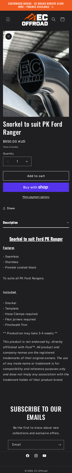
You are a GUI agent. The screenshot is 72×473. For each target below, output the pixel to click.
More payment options (36, 197)
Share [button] (11, 208)
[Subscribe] (59, 444)
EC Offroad (40, 471)
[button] (8, 19)
